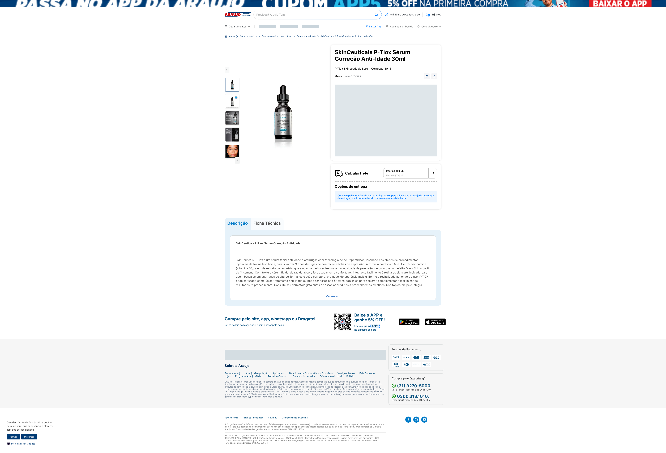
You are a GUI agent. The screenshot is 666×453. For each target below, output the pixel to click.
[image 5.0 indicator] (232, 151)
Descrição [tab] (237, 223)
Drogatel (415, 378)
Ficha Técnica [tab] (267, 223)
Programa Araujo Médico (249, 376)
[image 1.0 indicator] (232, 85)
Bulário (350, 376)
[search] (317, 14)
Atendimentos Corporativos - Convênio (310, 373)
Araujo (231, 36)
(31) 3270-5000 (413, 385)
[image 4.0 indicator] (232, 135)
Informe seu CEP (395, 170)
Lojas (227, 376)
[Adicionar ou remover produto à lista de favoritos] (427, 76)
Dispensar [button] (29, 436)
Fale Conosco (367, 373)
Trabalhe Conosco (278, 376)
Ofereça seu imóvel (331, 376)
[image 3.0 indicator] (232, 118)
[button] (21, 443)
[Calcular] (433, 173)
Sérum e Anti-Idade (306, 36)
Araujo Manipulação (257, 373)
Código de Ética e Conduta (295, 418)
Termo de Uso (231, 418)
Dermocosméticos (248, 36)
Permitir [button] (13, 436)
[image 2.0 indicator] (232, 101)
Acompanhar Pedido (401, 26)
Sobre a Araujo (233, 373)
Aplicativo (278, 373)
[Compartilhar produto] (434, 76)
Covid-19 (272, 418)
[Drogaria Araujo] (238, 14)
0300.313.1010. (412, 396)
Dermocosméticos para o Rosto (277, 36)
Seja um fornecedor (304, 376)
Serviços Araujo (346, 373)
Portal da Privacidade (253, 418)
